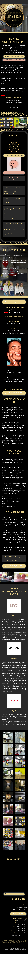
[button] (1, 17)
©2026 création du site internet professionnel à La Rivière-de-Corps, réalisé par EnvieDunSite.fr (14, 949)
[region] (14, 18)
